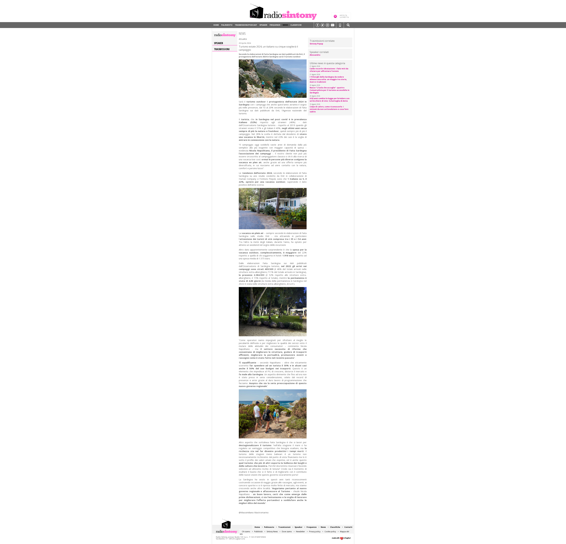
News (285, 25)
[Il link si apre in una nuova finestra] (317, 25)
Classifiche (296, 25)
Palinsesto (226, 25)
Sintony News (272, 531)
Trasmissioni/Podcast (246, 25)
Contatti (218, 31)
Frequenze (275, 25)
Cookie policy (330, 531)
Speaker (263, 25)
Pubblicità (258, 531)
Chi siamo (246, 531)
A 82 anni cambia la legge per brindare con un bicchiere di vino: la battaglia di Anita (329, 99)
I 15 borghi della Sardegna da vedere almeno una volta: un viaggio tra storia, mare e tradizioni (328, 79)
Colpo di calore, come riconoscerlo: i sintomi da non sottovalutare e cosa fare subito (329, 109)
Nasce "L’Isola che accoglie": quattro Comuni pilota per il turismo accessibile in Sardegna (329, 90)
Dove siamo (287, 531)
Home (216, 25)
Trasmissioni (222, 49)
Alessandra (315, 55)
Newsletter (300, 531)
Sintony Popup (316, 43)
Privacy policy (314, 531)
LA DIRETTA (344, 16)
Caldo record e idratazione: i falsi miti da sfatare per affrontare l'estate (329, 69)
